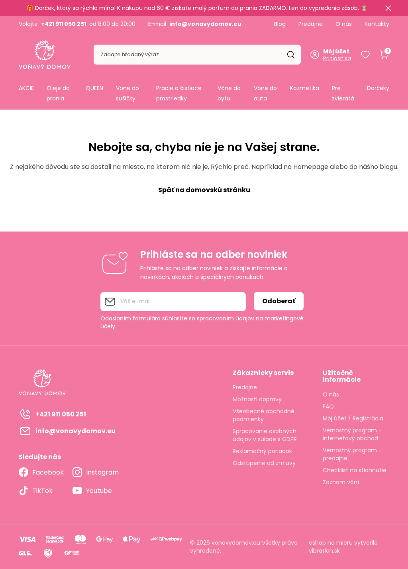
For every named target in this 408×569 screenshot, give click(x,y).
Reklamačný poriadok (262, 451)
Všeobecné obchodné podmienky (263, 415)
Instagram (102, 472)
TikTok (42, 490)
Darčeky (378, 88)
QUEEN (94, 88)
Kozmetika (304, 88)
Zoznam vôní (341, 482)
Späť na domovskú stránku (204, 189)
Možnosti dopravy (257, 399)
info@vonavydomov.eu (205, 24)
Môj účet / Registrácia (353, 418)
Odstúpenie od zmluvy (264, 463)
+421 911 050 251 (63, 24)
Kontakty (377, 24)
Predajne (310, 24)
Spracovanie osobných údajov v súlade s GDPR (265, 435)
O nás (343, 24)
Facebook (48, 472)
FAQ (328, 406)
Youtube (99, 490)
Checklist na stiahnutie (354, 470)
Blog (280, 24)
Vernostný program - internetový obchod (352, 434)
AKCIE (26, 88)
